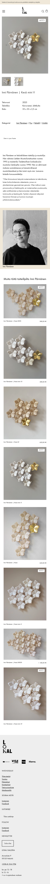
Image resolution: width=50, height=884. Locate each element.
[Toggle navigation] (4, 11)
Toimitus (4, 779)
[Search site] (43, 11)
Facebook (5, 804)
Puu (30, 123)
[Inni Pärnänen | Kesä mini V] (25, 473)
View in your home (10, 138)
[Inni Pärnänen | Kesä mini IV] (25, 693)
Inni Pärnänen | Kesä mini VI (13, 381)
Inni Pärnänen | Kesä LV (11, 442)
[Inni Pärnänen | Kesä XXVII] (25, 301)
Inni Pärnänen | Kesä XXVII (12, 321)
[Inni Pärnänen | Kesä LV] (25, 413)
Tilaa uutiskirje (8, 816)
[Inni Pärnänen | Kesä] (25, 533)
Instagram (5, 801)
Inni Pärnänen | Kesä (10, 563)
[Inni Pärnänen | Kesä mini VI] (25, 352)
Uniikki (45, 123)
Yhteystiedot (6, 776)
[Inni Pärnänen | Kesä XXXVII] (25, 644)
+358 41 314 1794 (9, 864)
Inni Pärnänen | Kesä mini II (13, 624)
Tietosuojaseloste (8, 787)
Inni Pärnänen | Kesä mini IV (13, 724)
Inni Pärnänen (21, 123)
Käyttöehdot (6, 785)
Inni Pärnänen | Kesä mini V (13, 503)
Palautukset (6, 782)
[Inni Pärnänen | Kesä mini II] (25, 594)
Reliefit (37, 123)
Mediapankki (6, 790)
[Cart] (46, 11)
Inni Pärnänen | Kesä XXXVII (13, 662)
